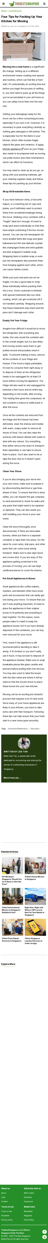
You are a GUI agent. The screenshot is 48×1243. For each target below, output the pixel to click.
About (3, 1193)
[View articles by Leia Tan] (24, 739)
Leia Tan (13, 26)
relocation (35, 729)
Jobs (3, 1197)
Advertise (28, 1197)
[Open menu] (5, 3)
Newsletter (28, 1211)
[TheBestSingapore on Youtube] (44, 1237)
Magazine (28, 1215)
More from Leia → (12, 778)
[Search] (45, 3)
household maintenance (18, 729)
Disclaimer (5, 1215)
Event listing (29, 1220)
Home (4, 11)
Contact (4, 1201)
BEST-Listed (29, 1193)
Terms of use (6, 1211)
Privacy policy (7, 1220)
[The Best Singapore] (24, 4)
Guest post (28, 1201)
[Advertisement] (24, 810)
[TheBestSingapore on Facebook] (44, 1232)
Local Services (15, 11)
